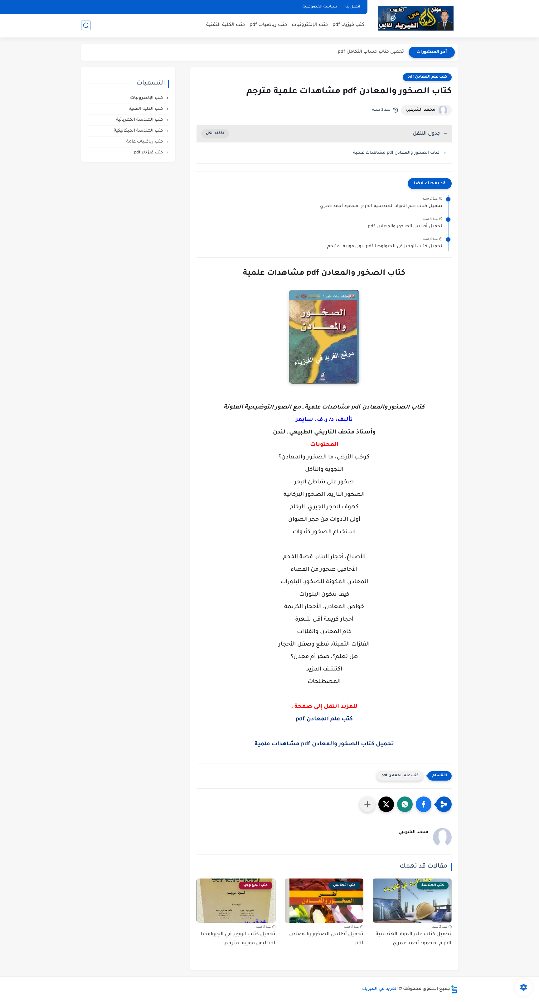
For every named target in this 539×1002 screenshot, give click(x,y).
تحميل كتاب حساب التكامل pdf (371, 52)
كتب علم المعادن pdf (427, 77)
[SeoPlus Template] (454, 989)
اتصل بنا (352, 7)
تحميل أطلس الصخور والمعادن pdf (405, 226)
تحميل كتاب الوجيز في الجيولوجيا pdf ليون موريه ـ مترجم (384, 246)
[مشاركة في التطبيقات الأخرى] (367, 804)
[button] (423, 804)
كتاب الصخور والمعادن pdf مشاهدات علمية (396, 153)
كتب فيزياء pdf (348, 25)
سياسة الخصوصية (320, 7)
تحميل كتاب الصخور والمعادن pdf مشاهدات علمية (324, 744)
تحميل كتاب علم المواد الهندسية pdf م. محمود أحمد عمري (381, 206)
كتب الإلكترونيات (310, 25)
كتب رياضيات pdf (268, 25)
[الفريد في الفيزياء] (415, 18)
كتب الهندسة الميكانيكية (139, 130)
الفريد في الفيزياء (380, 989)
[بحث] (85, 25)
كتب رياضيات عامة (145, 141)
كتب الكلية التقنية (225, 25)
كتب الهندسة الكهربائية (140, 120)
